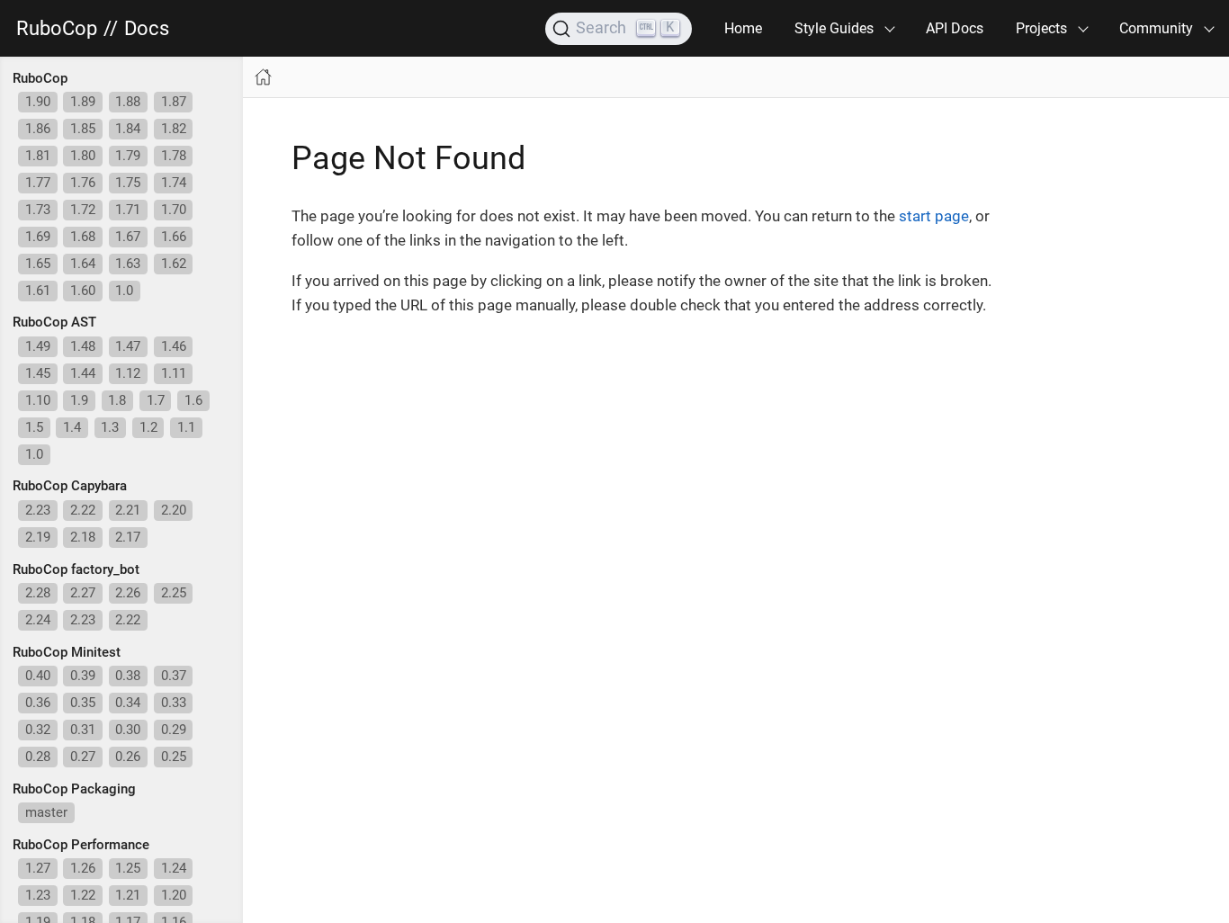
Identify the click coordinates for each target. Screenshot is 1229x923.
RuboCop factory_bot (76, 569)
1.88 (127, 102)
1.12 (127, 373)
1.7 (156, 400)
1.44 (82, 373)
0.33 (173, 702)
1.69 (37, 237)
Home (743, 28)
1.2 (148, 427)
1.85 (82, 129)
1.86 (37, 129)
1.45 (37, 373)
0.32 (37, 729)
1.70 (173, 210)
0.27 (82, 756)
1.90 (37, 102)
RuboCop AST (54, 322)
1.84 (127, 129)
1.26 (82, 868)
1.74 (173, 183)
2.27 (82, 593)
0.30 (127, 729)
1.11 (173, 373)
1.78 (173, 156)
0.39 (82, 676)
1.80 (82, 156)
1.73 (37, 210)
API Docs (954, 28)
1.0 (124, 290)
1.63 (127, 263)
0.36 (37, 702)
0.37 (173, 676)
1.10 (37, 400)
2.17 (127, 537)
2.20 (173, 510)
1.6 (193, 400)
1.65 (37, 263)
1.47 (127, 346)
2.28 (37, 593)
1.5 (34, 427)
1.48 (82, 346)
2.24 (37, 620)
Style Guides (834, 28)
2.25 (173, 593)
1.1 (186, 427)
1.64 (82, 263)
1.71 (127, 210)
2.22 (82, 510)
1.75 (127, 183)
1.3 (110, 427)
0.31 (82, 729)
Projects (1041, 28)
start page (934, 216)
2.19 (37, 537)
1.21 (127, 895)
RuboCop (56, 29)
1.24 (173, 868)
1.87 (173, 102)
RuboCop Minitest (67, 652)
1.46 (173, 346)
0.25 (173, 756)
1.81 (37, 156)
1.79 (127, 156)
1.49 (37, 346)
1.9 (79, 400)
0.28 (37, 756)
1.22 (82, 895)
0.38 (127, 676)
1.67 (127, 237)
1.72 (82, 210)
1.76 (82, 183)
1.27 (37, 868)
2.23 (37, 510)
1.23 (37, 895)
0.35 (82, 702)
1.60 (82, 290)
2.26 (127, 593)
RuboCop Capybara (70, 486)
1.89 (82, 102)
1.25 (127, 868)
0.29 (173, 729)
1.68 (82, 237)
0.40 (37, 676)
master (46, 812)
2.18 (82, 537)
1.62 (173, 263)
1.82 (173, 129)
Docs (146, 29)
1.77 (37, 183)
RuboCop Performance (81, 845)
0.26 (127, 756)
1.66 (173, 237)
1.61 (37, 290)
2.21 (127, 510)
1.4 (72, 427)
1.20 (173, 895)
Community (1156, 28)
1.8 (117, 400)
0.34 (127, 702)
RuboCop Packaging (74, 789)
